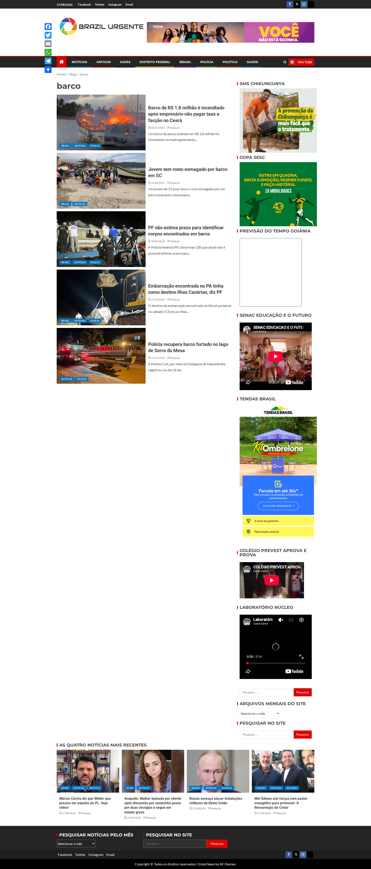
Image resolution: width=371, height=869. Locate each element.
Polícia (206, 62)
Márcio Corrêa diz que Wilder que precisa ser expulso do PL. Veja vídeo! (85, 803)
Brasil (185, 62)
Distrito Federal (155, 62)
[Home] (61, 62)
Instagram (115, 4)
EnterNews (206, 864)
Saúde (252, 62)
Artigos (103, 62)
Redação (175, 127)
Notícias (79, 62)
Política (230, 62)
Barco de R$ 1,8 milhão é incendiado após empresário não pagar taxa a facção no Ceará (186, 114)
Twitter (100, 4)
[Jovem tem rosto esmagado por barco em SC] (101, 181)
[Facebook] (48, 26)
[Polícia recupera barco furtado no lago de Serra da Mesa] (101, 356)
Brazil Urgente (98, 42)
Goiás (125, 62)
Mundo (196, 788)
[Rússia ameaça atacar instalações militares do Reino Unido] (218, 771)
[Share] (48, 69)
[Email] (48, 43)
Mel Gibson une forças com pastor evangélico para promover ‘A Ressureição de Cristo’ (280, 803)
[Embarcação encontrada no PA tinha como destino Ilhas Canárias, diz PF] (101, 297)
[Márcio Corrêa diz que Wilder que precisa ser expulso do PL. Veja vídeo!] (88, 771)
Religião (292, 788)
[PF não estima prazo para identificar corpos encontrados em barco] (101, 239)
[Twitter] (48, 35)
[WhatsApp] (48, 52)
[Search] (284, 62)
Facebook (84, 4)
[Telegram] (48, 61)
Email (129, 4)
